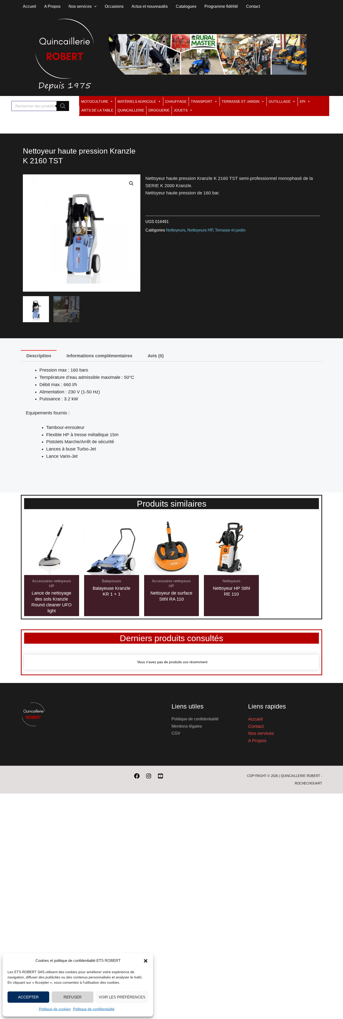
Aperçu (51, 569)
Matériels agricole (137, 101)
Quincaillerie (131, 110)
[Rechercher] (62, 106)
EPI (302, 101)
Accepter (28, 997)
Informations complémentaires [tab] (99, 355)
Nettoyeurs (175, 230)
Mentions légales (187, 726)
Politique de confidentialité (94, 1009)
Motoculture (94, 101)
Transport (201, 101)
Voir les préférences (122, 997)
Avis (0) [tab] (156, 355)
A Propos (257, 740)
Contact (256, 726)
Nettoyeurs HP (200, 230)
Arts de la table (97, 110)
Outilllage (280, 101)
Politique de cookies (55, 1009)
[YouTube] (160, 776)
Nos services (261, 733)
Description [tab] (38, 355)
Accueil (255, 719)
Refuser (73, 997)
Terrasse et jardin (240, 101)
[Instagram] (148, 776)
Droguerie (158, 110)
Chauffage (176, 101)
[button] (145, 960)
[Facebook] (137, 776)
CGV (176, 733)
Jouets (181, 110)
